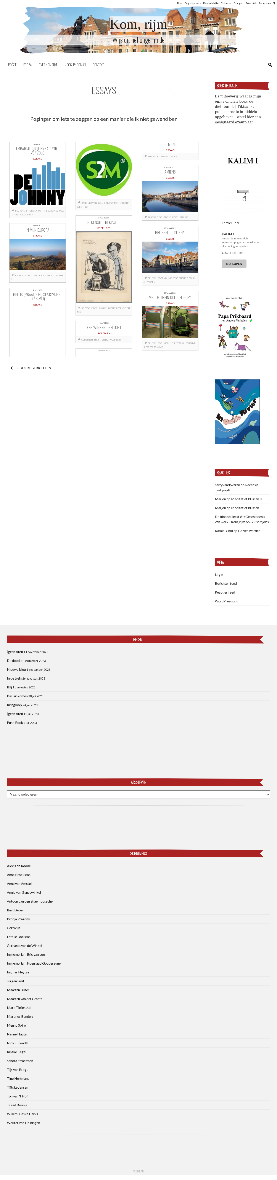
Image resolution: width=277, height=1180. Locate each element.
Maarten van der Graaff (24, 999)
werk (80, 206)
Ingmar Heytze (18, 972)
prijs (96, 339)
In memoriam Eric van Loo (26, 954)
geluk (101, 203)
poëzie (111, 308)
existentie (153, 156)
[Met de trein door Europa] (170, 323)
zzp (86, 206)
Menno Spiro (16, 1025)
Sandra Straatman (20, 1061)
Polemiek (251, 3)
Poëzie (12, 64)
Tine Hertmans (18, 1078)
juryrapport (36, 210)
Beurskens (21, 210)
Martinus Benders (20, 1016)
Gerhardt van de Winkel (24, 945)
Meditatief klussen (245, 508)
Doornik (162, 278)
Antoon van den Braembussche (30, 901)
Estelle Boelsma (19, 937)
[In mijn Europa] (38, 255)
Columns (226, 3)
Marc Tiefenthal (19, 1007)
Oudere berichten (34, 368)
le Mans (164, 156)
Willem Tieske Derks (22, 1114)
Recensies (265, 3)
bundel (102, 308)
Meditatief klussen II (246, 499)
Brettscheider (89, 308)
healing (168, 343)
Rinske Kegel (16, 1052)
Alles (179, 3)
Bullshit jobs (259, 522)
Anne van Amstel (19, 883)
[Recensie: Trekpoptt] (104, 268)
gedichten (87, 339)
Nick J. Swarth (17, 1043)
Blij (9, 687)
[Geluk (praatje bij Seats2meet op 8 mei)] (104, 170)
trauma (158, 347)
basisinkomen (89, 203)
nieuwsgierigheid (178, 278)
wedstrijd (115, 339)
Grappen (238, 3)
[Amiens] (170, 197)
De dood (13, 660)
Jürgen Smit (15, 981)
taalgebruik (26, 214)
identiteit (37, 275)
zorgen (151, 282)
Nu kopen (234, 264)
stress (149, 347)
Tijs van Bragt (17, 1069)
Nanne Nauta (17, 1034)
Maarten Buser (18, 990)
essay (18, 275)
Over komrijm (48, 64)
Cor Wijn (13, 928)
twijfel (174, 156)
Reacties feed (225, 592)
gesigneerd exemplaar (234, 122)
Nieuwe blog (16, 669)
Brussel (152, 278)
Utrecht (124, 203)
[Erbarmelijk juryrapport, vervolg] (38, 184)
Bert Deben (15, 910)
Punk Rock (15, 722)
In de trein (14, 678)
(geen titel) (15, 652)
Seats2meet (112, 203)
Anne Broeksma (19, 875)
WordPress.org (226, 601)
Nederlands (51, 210)
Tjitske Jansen (17, 1087)
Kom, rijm (138, 24)
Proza (27, 64)
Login (219, 574)
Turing (104, 339)
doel (160, 343)
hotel (175, 217)
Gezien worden (249, 531)
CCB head (138, 1171)
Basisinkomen (17, 696)
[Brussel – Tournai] (170, 258)
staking (184, 217)
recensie (121, 308)
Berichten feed (226, 583)
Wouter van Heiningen (23, 1123)
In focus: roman (75, 64)
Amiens (152, 217)
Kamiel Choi (224, 531)
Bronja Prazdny (18, 919)
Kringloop (14, 705)
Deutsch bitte (211, 3)
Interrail (48, 275)
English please (193, 3)
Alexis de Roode (19, 866)
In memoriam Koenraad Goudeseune (34, 963)
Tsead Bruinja (17, 1105)
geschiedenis (164, 217)
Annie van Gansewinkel (24, 892)
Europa (26, 275)
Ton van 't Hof (17, 1096)
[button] (234, 326)
